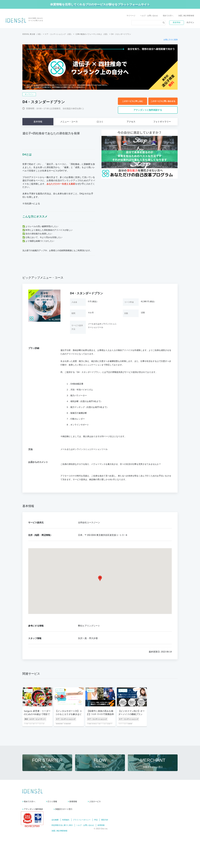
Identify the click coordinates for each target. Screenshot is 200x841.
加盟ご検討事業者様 (186, 16)
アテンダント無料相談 (33, 809)
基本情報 (38, 121)
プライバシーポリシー (81, 820)
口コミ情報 (52, 801)
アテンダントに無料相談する (148, 110)
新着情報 (73, 801)
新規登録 (176, 22)
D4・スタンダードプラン (121, 34)
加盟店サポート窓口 (63, 809)
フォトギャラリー (162, 121)
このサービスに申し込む (132, 101)
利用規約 (65, 820)
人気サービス (95, 801)
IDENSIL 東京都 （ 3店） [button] (32, 34)
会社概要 (55, 820)
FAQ (96, 820)
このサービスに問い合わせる (163, 101)
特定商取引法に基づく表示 (62, 825)
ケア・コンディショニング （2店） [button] (58, 34)
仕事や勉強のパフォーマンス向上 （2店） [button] (92, 34)
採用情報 (101, 825)
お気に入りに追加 (171, 40)
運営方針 (104, 820)
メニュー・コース (69, 121)
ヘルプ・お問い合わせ (149, 16)
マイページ (131, 16)
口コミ (100, 121)
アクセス (131, 121)
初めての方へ (168, 16)
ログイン (190, 22)
